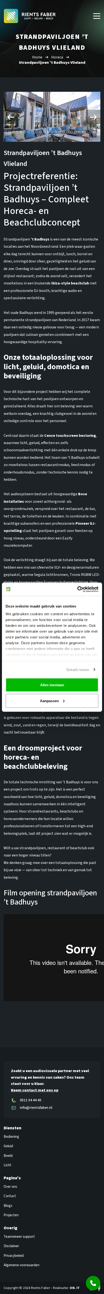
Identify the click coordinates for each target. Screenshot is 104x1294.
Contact (10, 1196)
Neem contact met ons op (34, 1090)
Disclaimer (11, 1246)
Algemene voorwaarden (21, 1265)
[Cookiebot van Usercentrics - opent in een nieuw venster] (77, 589)
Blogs (8, 1205)
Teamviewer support (19, 1236)
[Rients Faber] (30, 15)
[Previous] (11, 117)
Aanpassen (49, 701)
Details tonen (78, 669)
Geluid (8, 1146)
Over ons (10, 1186)
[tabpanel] (52, 117)
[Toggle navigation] (96, 16)
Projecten (11, 1215)
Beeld (8, 1155)
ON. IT (75, 1288)
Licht (7, 1165)
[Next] (93, 117)
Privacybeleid (14, 1255)
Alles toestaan (52, 685)
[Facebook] (99, 1288)
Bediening (11, 1136)
